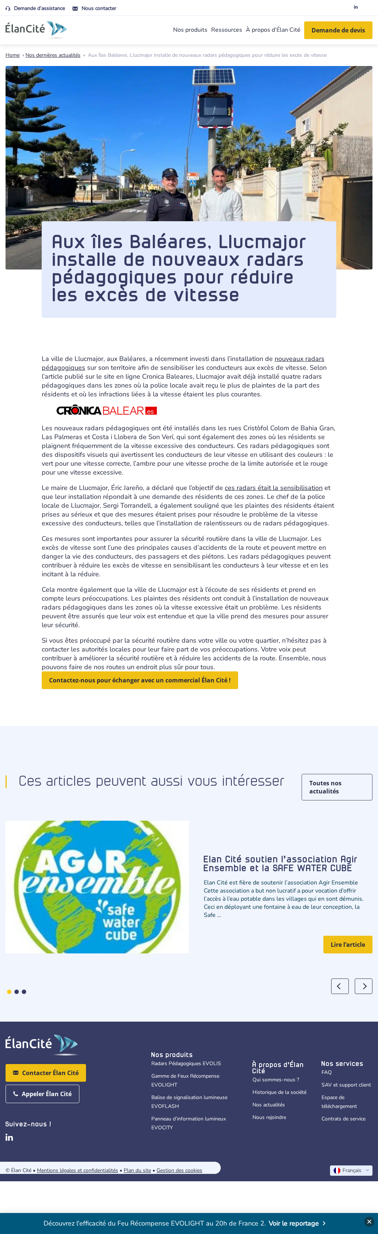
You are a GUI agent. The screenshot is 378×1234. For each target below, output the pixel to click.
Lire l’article (348, 945)
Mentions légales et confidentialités (77, 1170)
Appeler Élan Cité (47, 1094)
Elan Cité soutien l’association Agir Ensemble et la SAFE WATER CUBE (281, 864)
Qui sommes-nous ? (275, 1079)
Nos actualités (268, 1104)
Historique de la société (279, 1092)
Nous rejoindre (269, 1117)
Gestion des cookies (179, 1170)
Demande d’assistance (39, 8)
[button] (9, 992)
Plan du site (137, 1170)
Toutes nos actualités (325, 787)
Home (13, 55)
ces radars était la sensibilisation (274, 487)
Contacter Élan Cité (50, 1073)
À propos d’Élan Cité (273, 30)
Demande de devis (338, 30)
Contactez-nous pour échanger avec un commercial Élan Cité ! (140, 680)
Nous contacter (99, 8)
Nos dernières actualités (52, 55)
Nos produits (190, 30)
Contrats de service (343, 1118)
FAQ (327, 1072)
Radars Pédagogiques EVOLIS (186, 1063)
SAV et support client (346, 1084)
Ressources (226, 30)
